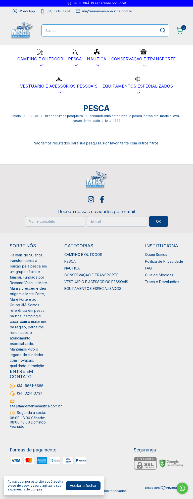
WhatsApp (27, 11)
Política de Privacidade (164, 261)
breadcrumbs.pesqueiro (64, 116)
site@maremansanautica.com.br (106, 11)
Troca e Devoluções (162, 282)
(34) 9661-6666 (30, 385)
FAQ (148, 268)
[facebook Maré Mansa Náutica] (102, 199)
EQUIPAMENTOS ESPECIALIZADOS (138, 86)
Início (17, 116)
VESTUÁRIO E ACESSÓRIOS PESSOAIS (59, 86)
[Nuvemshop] (164, 488)
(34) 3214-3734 (58, 11)
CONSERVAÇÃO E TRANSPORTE (143, 58)
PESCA (75, 58)
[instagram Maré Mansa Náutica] (90, 199)
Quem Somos (156, 254)
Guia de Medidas (159, 275)
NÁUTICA (96, 58)
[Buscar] (162, 30)
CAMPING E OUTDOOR (40, 58)
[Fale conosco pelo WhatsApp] (182, 488)
